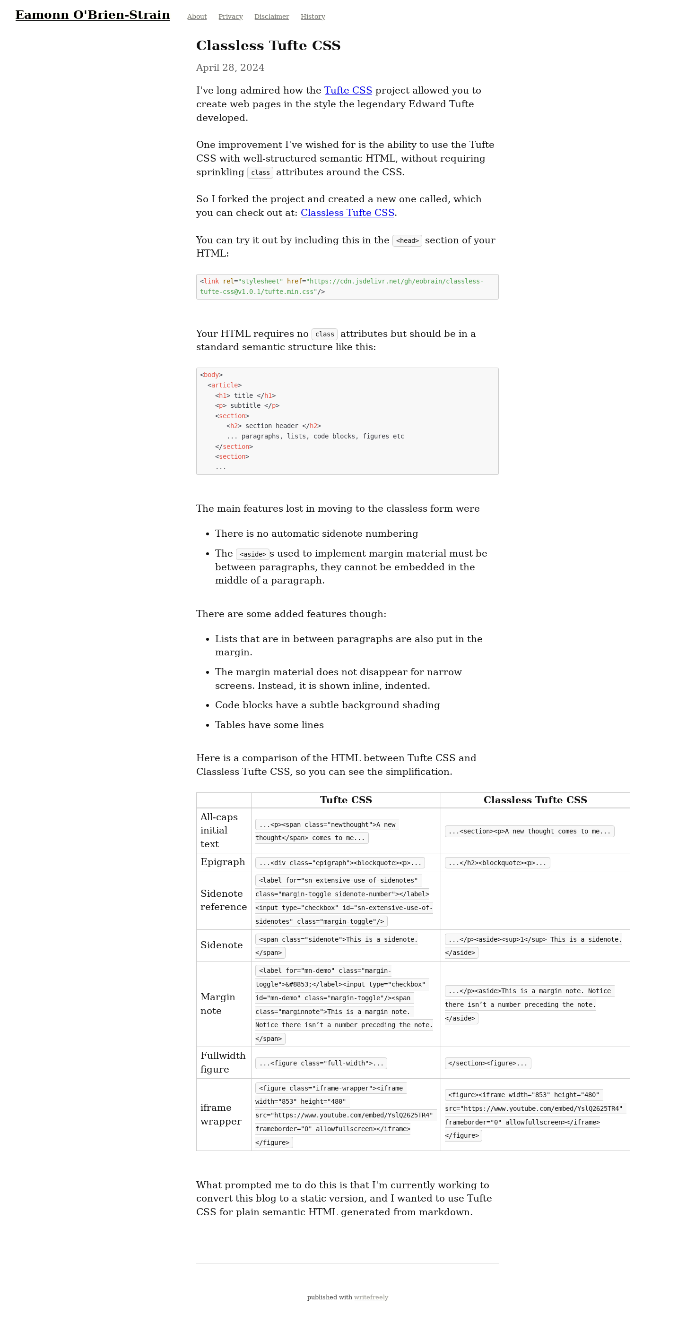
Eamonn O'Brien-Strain (92, 15)
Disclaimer (271, 16)
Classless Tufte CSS (347, 212)
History (313, 16)
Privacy (230, 16)
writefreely (371, 1297)
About (197, 16)
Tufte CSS (348, 90)
